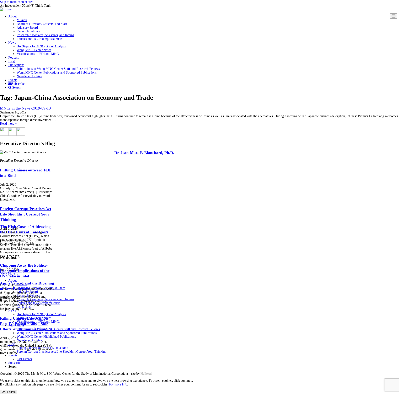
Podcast (13, 57)
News (12, 42)
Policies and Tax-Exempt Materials (39, 39)
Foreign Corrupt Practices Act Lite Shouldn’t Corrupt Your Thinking (25, 214)
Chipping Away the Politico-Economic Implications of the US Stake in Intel (24, 270)
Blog (11, 61)
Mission (22, 20)
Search (16, 87)
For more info (118, 384)
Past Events (24, 359)
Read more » (8, 123)
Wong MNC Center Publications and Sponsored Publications (57, 72)
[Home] (5, 9)
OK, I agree (9, 391)
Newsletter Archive (29, 76)
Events (12, 80)
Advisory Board (27, 27)
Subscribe (18, 83)
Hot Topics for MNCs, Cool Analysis (41, 46)
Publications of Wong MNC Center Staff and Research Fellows (58, 68)
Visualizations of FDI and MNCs (38, 53)
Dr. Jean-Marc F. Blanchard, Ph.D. (144, 152)
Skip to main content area (16, 2)
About (12, 16)
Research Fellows (28, 31)
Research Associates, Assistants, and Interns (45, 35)
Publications (16, 65)
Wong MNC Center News (34, 50)
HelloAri (146, 373)
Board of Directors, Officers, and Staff (42, 24)
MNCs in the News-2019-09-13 (25, 108)
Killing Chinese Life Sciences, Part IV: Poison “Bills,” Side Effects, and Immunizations (24, 323)
